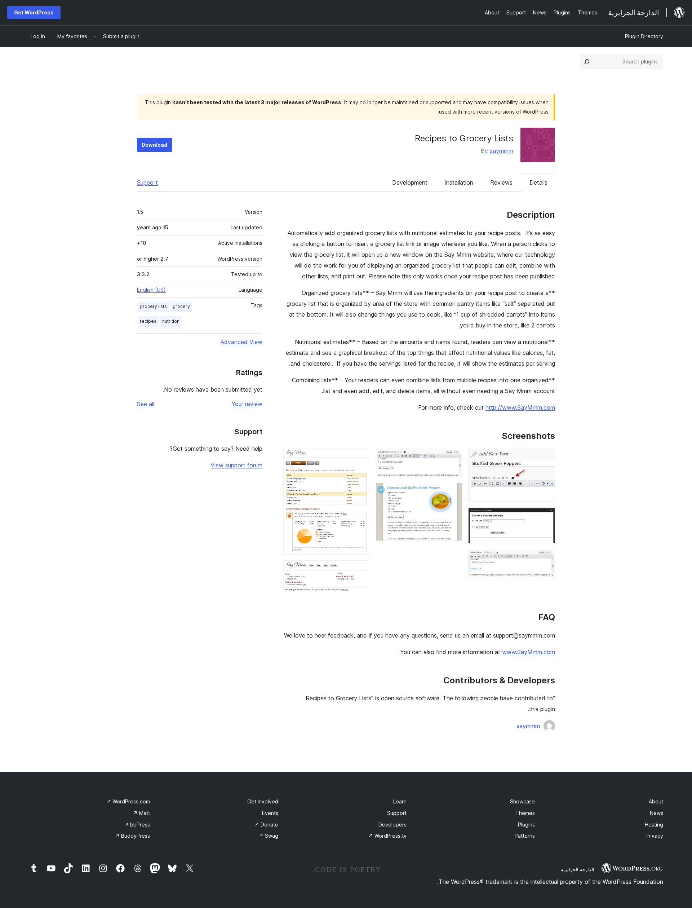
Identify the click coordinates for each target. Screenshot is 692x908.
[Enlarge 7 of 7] (360, 570)
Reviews (501, 182)
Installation (458, 182)
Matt (141, 813)
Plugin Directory (644, 36)
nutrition (170, 321)
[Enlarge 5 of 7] (452, 492)
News (656, 813)
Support (147, 182)
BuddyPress (132, 836)
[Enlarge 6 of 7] (360, 458)
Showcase (522, 801)
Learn (400, 801)
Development (409, 182)
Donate (266, 824)
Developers (392, 824)
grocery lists (153, 306)
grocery (181, 306)
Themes (525, 813)
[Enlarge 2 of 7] (545, 517)
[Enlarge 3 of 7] (545, 558)
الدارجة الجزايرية (577, 869)
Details (538, 182)
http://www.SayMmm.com (520, 407)
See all (145, 403)
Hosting (654, 824)
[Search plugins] (587, 61)
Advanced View (241, 341)
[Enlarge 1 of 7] (545, 458)
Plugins (526, 824)
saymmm (501, 150)
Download (154, 145)
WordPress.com (128, 801)
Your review (246, 403)
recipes (148, 321)
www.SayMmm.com (528, 652)
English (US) (151, 290)
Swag (268, 836)
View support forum (236, 465)
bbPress (137, 824)
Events (270, 813)
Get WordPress (34, 12)
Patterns (525, 836)
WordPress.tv (387, 836)
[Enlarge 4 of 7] (452, 458)
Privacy (654, 836)
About (656, 801)
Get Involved (262, 801)
